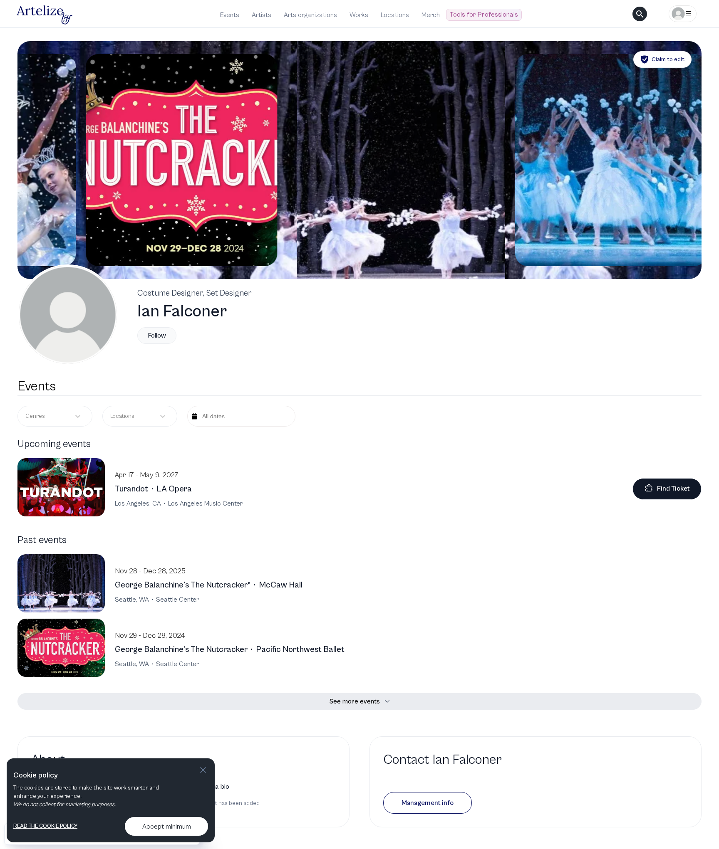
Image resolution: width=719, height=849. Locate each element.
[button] (427, 803)
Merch (430, 15)
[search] (639, 14)
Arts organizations (310, 15)
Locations (395, 15)
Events (229, 15)
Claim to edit (668, 59)
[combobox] (111, 416)
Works (359, 15)
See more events (355, 701)
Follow (157, 335)
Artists (261, 15)
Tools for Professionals (484, 14)
